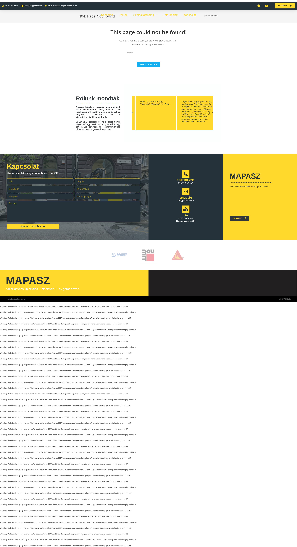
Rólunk (123, 14)
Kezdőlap (107, 14)
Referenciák (170, 14)
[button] (132, 113)
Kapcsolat (189, 14)
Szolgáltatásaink (143, 14)
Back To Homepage (148, 64)
